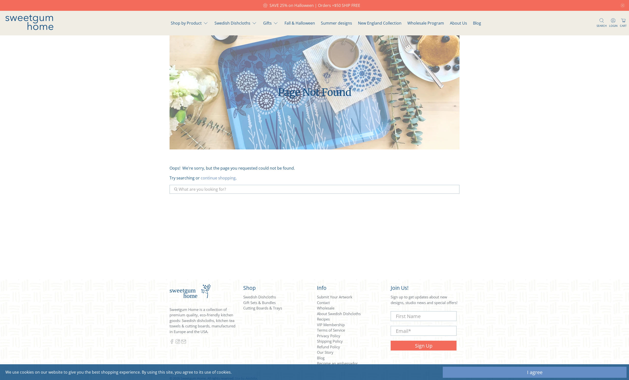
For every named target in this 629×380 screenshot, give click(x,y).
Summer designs (336, 23)
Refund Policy (328, 346)
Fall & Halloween (300, 23)
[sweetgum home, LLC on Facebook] (172, 342)
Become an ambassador (337, 363)
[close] (622, 5)
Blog (477, 23)
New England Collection (379, 23)
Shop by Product (186, 23)
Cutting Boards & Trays (262, 308)
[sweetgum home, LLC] (29, 28)
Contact (323, 302)
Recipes (323, 319)
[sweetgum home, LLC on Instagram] (177, 342)
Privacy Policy (328, 335)
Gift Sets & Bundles (259, 302)
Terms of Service (331, 330)
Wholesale (325, 308)
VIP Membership (331, 324)
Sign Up (423, 345)
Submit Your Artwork (334, 296)
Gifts (267, 23)
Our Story (325, 352)
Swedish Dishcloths (232, 23)
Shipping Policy (330, 341)
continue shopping (218, 178)
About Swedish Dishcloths (339, 313)
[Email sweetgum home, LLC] (183, 342)
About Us (458, 23)
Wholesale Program (425, 23)
